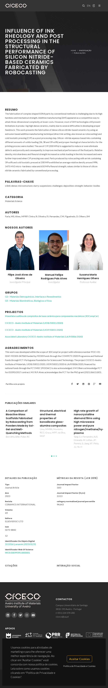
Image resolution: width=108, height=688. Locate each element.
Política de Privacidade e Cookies (79, 666)
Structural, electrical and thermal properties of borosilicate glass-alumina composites (53, 418)
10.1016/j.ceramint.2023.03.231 (20, 544)
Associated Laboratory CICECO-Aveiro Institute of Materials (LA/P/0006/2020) (44, 336)
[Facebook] (14, 615)
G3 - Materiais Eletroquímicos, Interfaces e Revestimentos (33, 296)
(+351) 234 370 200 (65, 612)
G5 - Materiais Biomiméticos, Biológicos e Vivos (28, 300)
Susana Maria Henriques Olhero (88, 276)
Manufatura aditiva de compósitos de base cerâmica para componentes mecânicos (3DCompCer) (52, 316)
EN (88, 5)
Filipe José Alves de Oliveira (20, 276)
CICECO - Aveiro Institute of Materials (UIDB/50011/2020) (34, 323)
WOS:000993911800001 (17, 552)
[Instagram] (27, 615)
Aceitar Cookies (79, 659)
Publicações (79, 53)
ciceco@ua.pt (62, 616)
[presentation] (2, 256)
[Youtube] (33, 615)
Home (73, 50)
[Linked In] (8, 615)
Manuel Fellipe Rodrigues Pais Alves (54, 276)
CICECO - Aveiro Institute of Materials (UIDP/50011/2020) (34, 329)
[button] (51, 456)
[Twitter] (20, 615)
